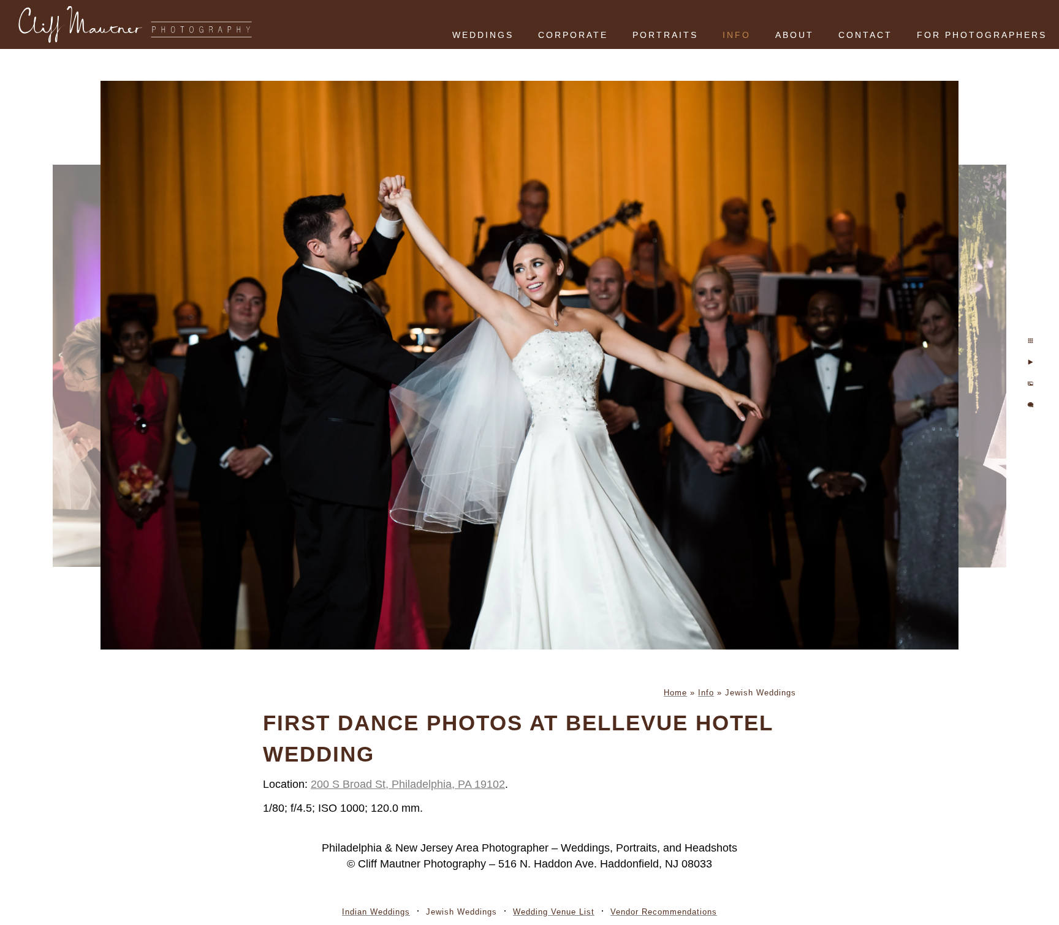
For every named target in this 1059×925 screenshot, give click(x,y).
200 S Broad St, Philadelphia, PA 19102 (408, 784)
